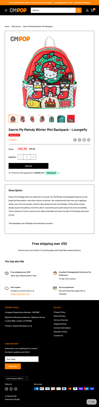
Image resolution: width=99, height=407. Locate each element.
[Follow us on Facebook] (6, 389)
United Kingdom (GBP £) (14, 378)
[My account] (87, 10)
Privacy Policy (59, 312)
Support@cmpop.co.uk (20, 294)
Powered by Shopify (12, 399)
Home (7, 26)
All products (16, 26)
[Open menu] (6, 10)
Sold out (28, 166)
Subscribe (12, 366)
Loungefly (13, 140)
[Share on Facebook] (75, 140)
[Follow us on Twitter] (11, 389)
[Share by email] (88, 140)
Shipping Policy (60, 324)
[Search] (79, 10)
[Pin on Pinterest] (79, 140)
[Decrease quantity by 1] (20, 157)
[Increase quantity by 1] (33, 157)
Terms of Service (61, 320)
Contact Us (58, 335)
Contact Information (62, 328)
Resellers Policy (60, 331)
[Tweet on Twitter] (84, 140)
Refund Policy (59, 316)
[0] (92, 10)
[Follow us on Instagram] (15, 389)
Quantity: (12, 157)
